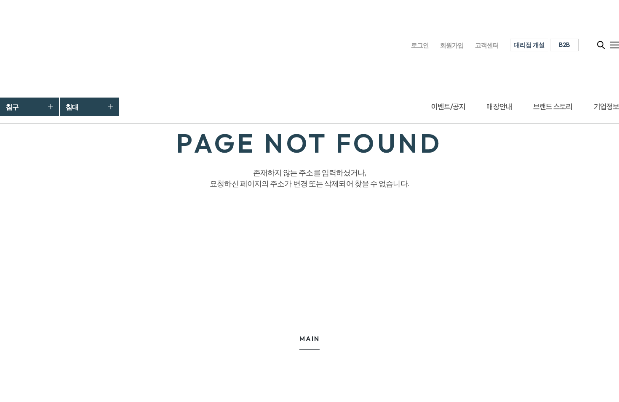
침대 (72, 107)
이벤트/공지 (448, 106)
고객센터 (487, 45)
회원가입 (452, 45)
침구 (12, 107)
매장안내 (499, 106)
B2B (564, 45)
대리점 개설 (529, 45)
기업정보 (606, 106)
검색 (601, 45)
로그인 (420, 45)
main (309, 338)
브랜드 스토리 (553, 106)
